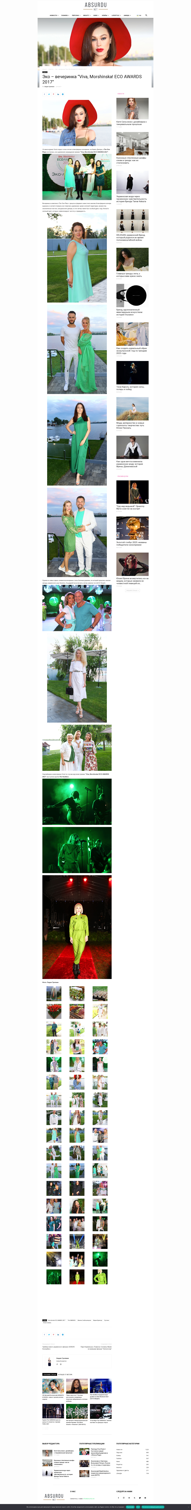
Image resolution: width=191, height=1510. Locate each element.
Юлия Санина (47, 1322)
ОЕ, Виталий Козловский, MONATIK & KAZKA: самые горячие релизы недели (53, 1397)
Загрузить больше (131, 590)
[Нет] (189, 1507)
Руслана (106, 1320)
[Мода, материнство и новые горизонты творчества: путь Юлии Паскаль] (132, 408)
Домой (44, 69)
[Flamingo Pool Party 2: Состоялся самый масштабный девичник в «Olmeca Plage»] (84, 1451)
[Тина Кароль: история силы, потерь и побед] (132, 372)
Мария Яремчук (97, 1320)
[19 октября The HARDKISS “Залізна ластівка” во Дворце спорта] (101, 1411)
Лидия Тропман (49, 86)
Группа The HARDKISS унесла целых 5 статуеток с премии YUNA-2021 (51, 1422)
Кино (95, 15)
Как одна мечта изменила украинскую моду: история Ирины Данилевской (129, 464)
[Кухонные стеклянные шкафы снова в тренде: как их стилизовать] (132, 143)
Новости (53, 15)
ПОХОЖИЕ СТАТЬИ (50, 1374)
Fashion (64, 15)
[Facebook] (57, 1364)
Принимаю (130, 1507)
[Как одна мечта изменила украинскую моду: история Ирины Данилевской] (132, 447)
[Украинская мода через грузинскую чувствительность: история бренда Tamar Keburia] (132, 182)
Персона (75, 15)
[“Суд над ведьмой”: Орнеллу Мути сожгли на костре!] (132, 492)
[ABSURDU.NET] (95, 6)
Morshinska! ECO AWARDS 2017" (56, 1320)
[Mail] (129, 1498)
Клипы (104, 15)
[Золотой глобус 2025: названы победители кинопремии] (132, 528)
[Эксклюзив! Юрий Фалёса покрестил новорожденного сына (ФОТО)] (84, 1473)
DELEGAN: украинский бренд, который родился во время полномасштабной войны (130, 237)
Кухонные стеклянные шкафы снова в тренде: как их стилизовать (131, 160)
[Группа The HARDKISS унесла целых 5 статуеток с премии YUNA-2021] (53, 1411)
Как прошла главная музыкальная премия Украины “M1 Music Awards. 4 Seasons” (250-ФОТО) (76, 1422)
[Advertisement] (77, 1303)
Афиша (126, 15)
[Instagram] (61, 1364)
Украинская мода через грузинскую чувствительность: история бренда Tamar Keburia (131, 199)
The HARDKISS (72, 1320)
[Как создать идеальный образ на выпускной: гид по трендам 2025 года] (132, 334)
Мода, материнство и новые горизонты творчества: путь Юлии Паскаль (130, 425)
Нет (138, 1507)
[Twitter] (140, 1498)
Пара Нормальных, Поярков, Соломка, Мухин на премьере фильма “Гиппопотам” (96, 1348)
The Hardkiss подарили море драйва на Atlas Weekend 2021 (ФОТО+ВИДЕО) (99, 1396)
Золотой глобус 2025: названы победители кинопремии (131, 543)
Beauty (86, 15)
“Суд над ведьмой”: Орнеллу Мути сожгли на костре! (130, 507)
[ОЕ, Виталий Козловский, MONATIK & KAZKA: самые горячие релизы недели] (53, 1386)
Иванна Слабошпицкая (84, 1320)
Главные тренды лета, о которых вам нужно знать (129, 274)
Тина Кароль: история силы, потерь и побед (130, 388)
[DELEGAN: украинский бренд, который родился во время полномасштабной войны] (132, 221)
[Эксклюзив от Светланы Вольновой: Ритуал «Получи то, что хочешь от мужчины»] (84, 1463)
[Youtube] (145, 1498)
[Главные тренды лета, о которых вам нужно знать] (132, 259)
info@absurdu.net (89, 1499)
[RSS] (134, 1498)
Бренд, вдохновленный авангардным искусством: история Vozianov (129, 312)
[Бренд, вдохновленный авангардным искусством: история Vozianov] (132, 295)
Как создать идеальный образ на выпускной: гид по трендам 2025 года (131, 350)
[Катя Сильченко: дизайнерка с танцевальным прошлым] (132, 108)
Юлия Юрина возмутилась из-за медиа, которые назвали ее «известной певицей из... (132, 581)
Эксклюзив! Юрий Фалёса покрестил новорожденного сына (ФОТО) (101, 1473)
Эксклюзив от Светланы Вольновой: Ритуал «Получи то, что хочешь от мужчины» (100, 1463)
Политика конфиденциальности (152, 1507)
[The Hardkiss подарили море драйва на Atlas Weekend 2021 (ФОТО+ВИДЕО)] (101, 1386)
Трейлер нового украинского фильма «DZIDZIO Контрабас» (58, 1348)
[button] (146, 16)
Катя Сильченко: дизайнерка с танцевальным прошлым (131, 123)
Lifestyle (115, 15)
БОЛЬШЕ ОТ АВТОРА (65, 1374)
